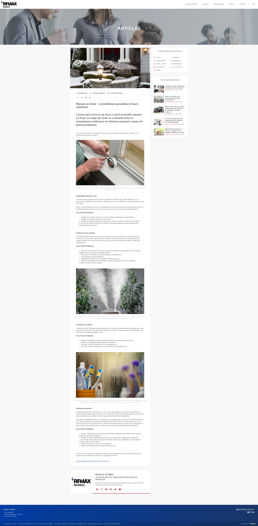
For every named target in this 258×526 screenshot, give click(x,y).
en (253, 4)
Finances (176, 57)
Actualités (159, 67)
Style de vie (177, 67)
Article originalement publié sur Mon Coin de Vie (92, 461)
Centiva (252, 523)
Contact (242, 4)
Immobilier (82, 93)
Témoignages (219, 4)
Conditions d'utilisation (95, 523)
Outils (231, 4)
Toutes (158, 57)
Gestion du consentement (112, 523)
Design (158, 70)
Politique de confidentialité (78, 523)
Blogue (205, 4)
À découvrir (160, 60)
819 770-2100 (11, 516)
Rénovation (177, 64)
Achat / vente (160, 64)
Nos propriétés (191, 4)
